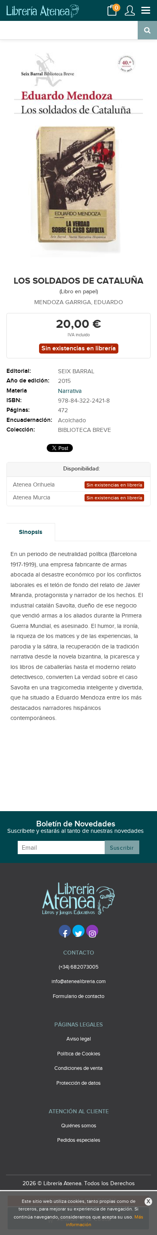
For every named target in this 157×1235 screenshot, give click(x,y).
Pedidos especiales (78, 1140)
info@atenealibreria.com (79, 981)
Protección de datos (78, 1083)
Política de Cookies (78, 1054)
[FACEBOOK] (65, 931)
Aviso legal (78, 1039)
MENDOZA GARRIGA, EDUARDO (78, 302)
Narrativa (70, 391)
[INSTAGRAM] (92, 931)
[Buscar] (147, 30)
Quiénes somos (78, 1126)
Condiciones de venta (78, 1068)
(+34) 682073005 (79, 967)
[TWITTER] (78, 931)
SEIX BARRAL (76, 371)
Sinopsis (30, 532)
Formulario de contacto (78, 996)
